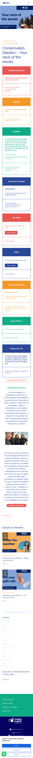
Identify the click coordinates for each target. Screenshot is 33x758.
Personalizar (16, 750)
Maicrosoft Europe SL (22, 672)
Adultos (4, 624)
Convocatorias (6, 637)
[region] (16, 747)
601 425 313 (17, 732)
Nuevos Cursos (6, 660)
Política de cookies (7, 703)
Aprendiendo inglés (7, 627)
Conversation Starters (10, 43)
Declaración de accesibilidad (9, 707)
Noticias (4, 657)
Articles (4, 630)
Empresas (5, 643)
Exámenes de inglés (7, 650)
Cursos (4, 640)
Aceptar (17, 745)
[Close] (31, 737)
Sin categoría (5, 666)
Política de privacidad (7, 699)
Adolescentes (5, 621)
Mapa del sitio (6, 711)
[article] (16, 408)
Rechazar (16, 754)
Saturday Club (6, 663)
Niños (3, 653)
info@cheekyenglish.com (17, 729)
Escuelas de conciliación (8, 647)
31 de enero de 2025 (8, 41)
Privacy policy (5, 679)
